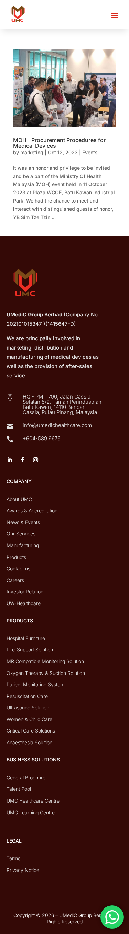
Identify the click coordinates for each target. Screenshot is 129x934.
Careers (15, 580)
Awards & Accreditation (32, 510)
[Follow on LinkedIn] (9, 460)
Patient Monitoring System (35, 684)
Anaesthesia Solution (29, 742)
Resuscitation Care (27, 696)
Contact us (18, 568)
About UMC (19, 499)
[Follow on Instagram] (36, 460)
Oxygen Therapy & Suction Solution (46, 673)
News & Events (23, 522)
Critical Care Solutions (31, 731)
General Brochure (26, 777)
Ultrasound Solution (28, 707)
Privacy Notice (23, 870)
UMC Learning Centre (31, 812)
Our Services (21, 534)
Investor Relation (25, 591)
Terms (13, 858)
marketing (31, 152)
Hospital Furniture (26, 638)
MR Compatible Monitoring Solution (45, 661)
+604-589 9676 (42, 438)
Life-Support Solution (30, 649)
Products (16, 557)
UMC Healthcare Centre (33, 801)
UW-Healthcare (24, 603)
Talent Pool (19, 789)
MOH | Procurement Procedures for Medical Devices (59, 143)
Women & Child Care (29, 719)
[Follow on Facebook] (23, 460)
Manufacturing (23, 545)
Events (90, 152)
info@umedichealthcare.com (57, 425)
